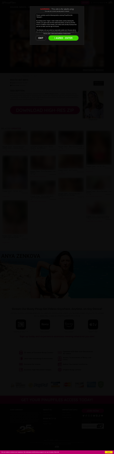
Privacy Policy (67, 33)
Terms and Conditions (57, 33)
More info (56, 452)
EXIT (40, 37)
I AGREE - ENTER (63, 37)
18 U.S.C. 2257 (46, 33)
